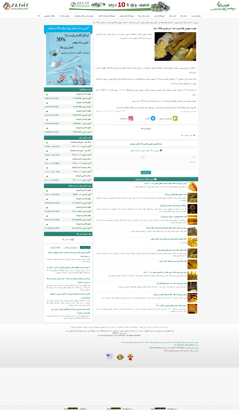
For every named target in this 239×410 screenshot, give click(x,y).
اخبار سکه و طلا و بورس (183, 22)
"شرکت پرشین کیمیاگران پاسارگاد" (173, 350)
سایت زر (140, 331)
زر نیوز (196, 22)
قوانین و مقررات (76, 327)
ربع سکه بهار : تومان (118, 408)
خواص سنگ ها (64, 16)
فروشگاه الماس (159, 16)
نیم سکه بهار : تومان (163, 408)
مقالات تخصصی (49, 16)
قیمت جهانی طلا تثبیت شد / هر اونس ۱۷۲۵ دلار (109, 22)
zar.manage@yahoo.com (107, 335)
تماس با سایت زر (151, 327)
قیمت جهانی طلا (187, 135)
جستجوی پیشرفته (101, 327)
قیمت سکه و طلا (143, 16)
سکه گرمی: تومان (74, 408)
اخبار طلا (184, 16)
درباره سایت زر (163, 327)
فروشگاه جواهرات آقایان (106, 16)
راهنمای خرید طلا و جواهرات (84, 16)
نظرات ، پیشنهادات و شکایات (134, 327)
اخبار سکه (172, 16)
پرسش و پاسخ (88, 327)
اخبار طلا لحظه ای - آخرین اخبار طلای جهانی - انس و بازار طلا (150, 22)
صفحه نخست (196, 16)
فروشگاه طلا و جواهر (126, 16)
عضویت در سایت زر (115, 327)
